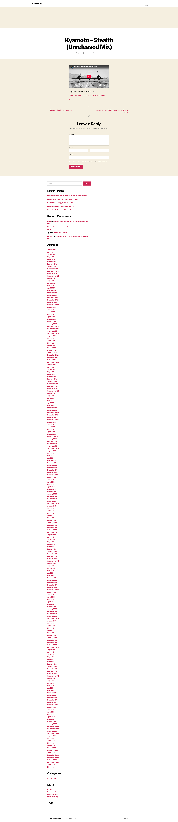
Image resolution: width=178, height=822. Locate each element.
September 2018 (53, 475)
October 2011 (52, 674)
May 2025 (50, 285)
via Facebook (89, 34)
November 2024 (53, 300)
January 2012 (52, 666)
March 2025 (51, 290)
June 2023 (51, 341)
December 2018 (52, 468)
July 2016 (50, 537)
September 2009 (53, 733)
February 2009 (52, 750)
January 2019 (52, 465)
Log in (49, 789)
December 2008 (53, 755)
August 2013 (51, 621)
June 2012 (51, 654)
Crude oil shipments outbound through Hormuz (63, 199)
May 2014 (50, 599)
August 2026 (51, 250)
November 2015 (52, 556)
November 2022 (53, 357)
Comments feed (53, 794)
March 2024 (51, 319)
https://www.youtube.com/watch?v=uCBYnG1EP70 (87, 95)
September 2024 (53, 305)
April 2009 (51, 745)
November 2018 (52, 470)
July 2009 (50, 738)
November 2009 (53, 729)
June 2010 (51, 712)
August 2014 (51, 592)
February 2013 (52, 635)
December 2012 (52, 640)
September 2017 (53, 503)
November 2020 (53, 415)
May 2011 (50, 685)
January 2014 (52, 609)
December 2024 (53, 297)
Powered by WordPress (69, 818)
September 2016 (53, 532)
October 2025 (52, 273)
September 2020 (53, 420)
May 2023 (50, 343)
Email (91, 148)
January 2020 (52, 439)
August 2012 (51, 650)
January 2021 (52, 410)
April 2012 (50, 659)
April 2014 (51, 602)
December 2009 (53, 726)
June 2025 (51, 283)
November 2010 (52, 700)
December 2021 (52, 384)
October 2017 (52, 501)
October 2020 (52, 417)
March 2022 (51, 376)
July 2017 (50, 508)
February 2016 (52, 549)
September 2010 (53, 705)
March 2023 (51, 348)
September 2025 (53, 276)
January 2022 (52, 381)
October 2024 (52, 302)
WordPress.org (52, 797)
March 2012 (51, 662)
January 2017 (52, 523)
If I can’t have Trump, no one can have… (60, 203)
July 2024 (50, 309)
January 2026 (52, 266)
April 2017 (50, 515)
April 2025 (51, 288)
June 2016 (51, 539)
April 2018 (51, 487)
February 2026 (52, 264)
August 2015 (51, 563)
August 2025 (51, 278)
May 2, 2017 (87, 53)
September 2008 (53, 762)
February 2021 (52, 408)
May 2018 (50, 484)
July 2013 (50, 623)
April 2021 (50, 403)
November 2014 (52, 585)
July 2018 (50, 479)
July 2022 (50, 367)
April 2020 (51, 432)
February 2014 (52, 606)
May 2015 (50, 570)
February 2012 (52, 664)
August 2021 (51, 393)
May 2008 (50, 767)
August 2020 (51, 422)
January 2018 (52, 494)
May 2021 (50, 400)
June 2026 (51, 254)
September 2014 (53, 590)
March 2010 (51, 719)
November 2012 (52, 642)
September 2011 (53, 676)
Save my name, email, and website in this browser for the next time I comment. (88, 161)
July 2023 (50, 338)
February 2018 (52, 491)
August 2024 (51, 307)
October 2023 (52, 331)
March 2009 (51, 748)
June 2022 (51, 369)
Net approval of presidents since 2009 (60, 206)
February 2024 (52, 321)
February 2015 (52, 578)
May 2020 (50, 429)
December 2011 (52, 669)
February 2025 (52, 293)
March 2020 (51, 434)
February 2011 (52, 693)
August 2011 (51, 678)
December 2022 (53, 355)
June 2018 (51, 482)
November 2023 (53, 329)
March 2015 (51, 575)
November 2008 (53, 757)
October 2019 (52, 446)
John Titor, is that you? (61, 233)
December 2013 (52, 611)
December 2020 (53, 412)
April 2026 (51, 259)
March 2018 (51, 489)
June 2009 (51, 741)
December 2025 (53, 269)
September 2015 (53, 561)
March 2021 (51, 405)
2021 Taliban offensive (52, 807)
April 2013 (50, 630)
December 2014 (52, 583)
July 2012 (50, 652)
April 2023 (51, 345)
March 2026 (51, 262)
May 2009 (50, 743)
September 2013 (53, 618)
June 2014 (51, 597)
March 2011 (51, 690)
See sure (50, 236)
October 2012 (52, 645)
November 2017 (52, 499)
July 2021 (50, 396)
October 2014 (52, 587)
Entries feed (51, 792)
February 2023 (52, 350)
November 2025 (53, 271)
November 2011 (52, 671)
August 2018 (51, 477)
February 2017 (52, 520)
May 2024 (50, 314)
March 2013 (51, 633)
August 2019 (51, 451)
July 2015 (50, 566)
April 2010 (51, 717)
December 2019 (52, 441)
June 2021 (51, 398)
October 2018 (52, 472)
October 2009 (52, 731)
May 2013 (50, 628)
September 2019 (53, 448)
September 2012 (53, 647)
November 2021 (52, 386)
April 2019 (51, 458)
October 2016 (52, 530)
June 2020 (51, 427)
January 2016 (52, 551)
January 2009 (52, 753)
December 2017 (52, 496)
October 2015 (52, 559)
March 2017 (51, 518)
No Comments (98, 53)
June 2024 (51, 312)
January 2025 (52, 295)
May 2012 (50, 657)
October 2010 (52, 702)
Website (71, 154)
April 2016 (51, 544)
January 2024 (52, 324)
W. (79, 53)
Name (71, 148)
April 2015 (50, 573)
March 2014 (51, 604)
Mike (49, 221)
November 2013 (52, 614)
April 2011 (50, 688)
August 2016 (51, 535)
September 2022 (53, 362)
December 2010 (52, 697)
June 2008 (51, 765)
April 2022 (51, 374)
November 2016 (52, 527)
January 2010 (52, 724)
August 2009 (52, 736)
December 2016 (52, 525)
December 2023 (53, 326)
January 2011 (52, 695)
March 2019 (51, 460)
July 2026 (50, 252)
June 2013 (51, 626)
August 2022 (51, 364)
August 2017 (51, 506)
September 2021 (53, 391)
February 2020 (52, 436)
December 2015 (52, 554)
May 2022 (50, 372)
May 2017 (50, 513)
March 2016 (51, 547)
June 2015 (51, 568)
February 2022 (52, 379)
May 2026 (50, 257)
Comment (72, 134)
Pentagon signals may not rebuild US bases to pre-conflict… (68, 195)
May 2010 (50, 714)
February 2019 (52, 463)
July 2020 (50, 424)
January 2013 (52, 638)
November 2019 (52, 444)
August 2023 (51, 336)
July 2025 (50, 281)
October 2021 (52, 388)
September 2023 (53, 333)
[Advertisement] (89, 17)
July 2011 (50, 681)
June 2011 (50, 683)
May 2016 (50, 542)
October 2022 (52, 360)
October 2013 (52, 616)
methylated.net (36, 3)
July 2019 (50, 453)
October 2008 (52, 760)
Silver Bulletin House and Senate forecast (61, 210)
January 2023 (52, 353)
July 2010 (50, 709)
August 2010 (51, 707)
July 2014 (50, 594)
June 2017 (51, 511)
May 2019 (50, 456)
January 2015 (52, 580)
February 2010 (52, 721)
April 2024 (51, 317)
